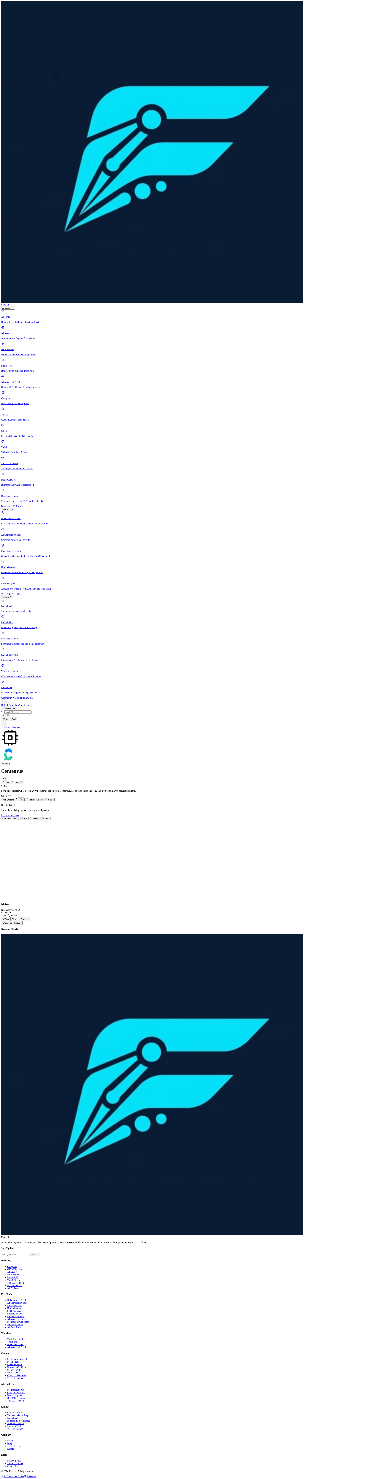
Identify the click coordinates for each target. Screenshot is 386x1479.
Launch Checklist (15, 1316)
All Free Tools (14, 1327)
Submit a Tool (14, 1426)
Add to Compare (21, 919)
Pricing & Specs (20, 818)
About (22, 705)
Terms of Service (15, 1463)
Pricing (24, 697)
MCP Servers (13, 1274)
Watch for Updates (13, 923)
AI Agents (12, 1272)
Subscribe (34, 1254)
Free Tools (7, 509)
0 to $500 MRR (14, 1412)
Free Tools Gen (14, 1305)
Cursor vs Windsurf (16, 1375)
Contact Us (12, 1466)
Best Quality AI (14, 1285)
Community (7, 697)
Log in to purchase (10, 815)
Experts (28, 705)
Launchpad (12, 1418)
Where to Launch (15, 1423)
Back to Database (12, 727)
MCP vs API (13, 1372)
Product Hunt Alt (15, 1390)
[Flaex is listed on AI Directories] (12, 1476)
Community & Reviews (39, 818)
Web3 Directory (14, 1280)
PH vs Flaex (13, 1361)
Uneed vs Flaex (14, 1364)
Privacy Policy (14, 1460)
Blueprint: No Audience (18, 1420)
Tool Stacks (12, 1341)
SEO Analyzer (14, 1311)
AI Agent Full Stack (16, 1347)
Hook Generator (15, 1308)
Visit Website (8, 800)
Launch (5, 597)
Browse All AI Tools (12, 506)
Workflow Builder (16, 1339)
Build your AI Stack (16, 1300)
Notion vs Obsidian (16, 1367)
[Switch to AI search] (3, 715)
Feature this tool (35, 800)
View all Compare (16, 1378)
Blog (30, 697)
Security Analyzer (15, 1313)
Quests (18, 697)
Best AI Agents (14, 1395)
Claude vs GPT (14, 1370)
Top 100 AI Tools (15, 1282)
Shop (16, 705)
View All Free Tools (12, 594)
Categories (12, 1266)
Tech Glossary (14, 1446)
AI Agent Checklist (16, 1319)
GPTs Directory (14, 1269)
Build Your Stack (15, 1344)
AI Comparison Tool (17, 1303)
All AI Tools (13, 1288)
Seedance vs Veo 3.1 (17, 1359)
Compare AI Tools (16, 1392)
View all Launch (15, 1429)
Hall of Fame (7, 705)
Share (50, 800)
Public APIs (13, 1277)
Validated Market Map (17, 1415)
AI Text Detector (15, 1324)
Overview (6, 818)
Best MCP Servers (16, 1398)
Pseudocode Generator (18, 1322)
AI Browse (6, 308)
